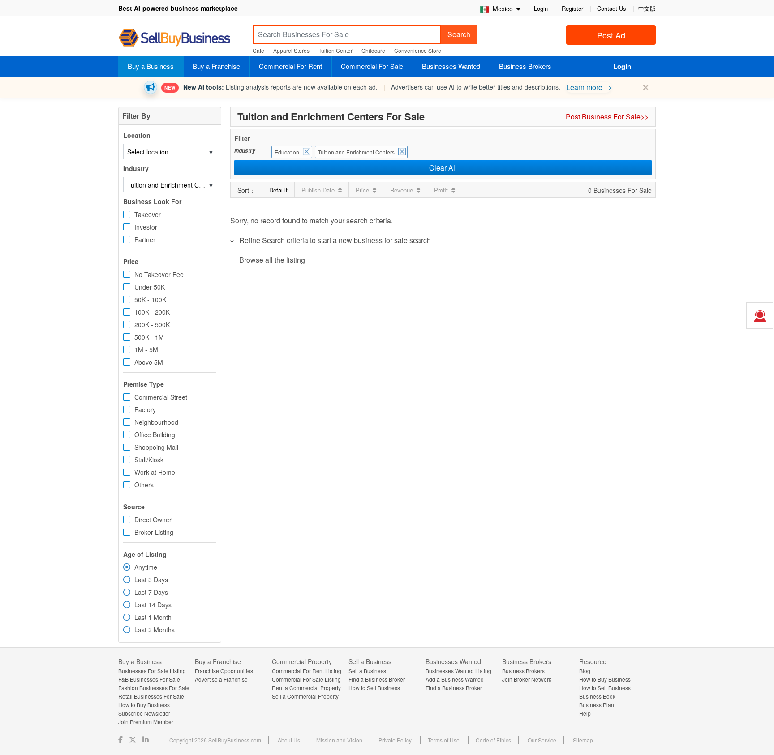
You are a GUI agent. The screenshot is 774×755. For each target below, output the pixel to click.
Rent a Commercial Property (306, 687)
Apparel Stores (291, 50)
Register (572, 8)
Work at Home (154, 472)
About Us (289, 740)
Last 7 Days (151, 592)
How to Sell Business (374, 687)
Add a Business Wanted (455, 679)
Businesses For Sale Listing (152, 670)
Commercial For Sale (372, 66)
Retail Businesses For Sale (151, 696)
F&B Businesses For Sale (149, 679)
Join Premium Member (145, 721)
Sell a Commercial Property (305, 696)
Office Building (154, 434)
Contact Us (611, 8)
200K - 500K (152, 324)
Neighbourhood (156, 422)
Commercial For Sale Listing (306, 679)
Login (541, 8)
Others (144, 484)
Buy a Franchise (216, 66)
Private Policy (395, 740)
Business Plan (596, 704)
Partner (144, 239)
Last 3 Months (154, 629)
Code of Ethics (493, 740)
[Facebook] (121, 739)
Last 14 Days (153, 604)
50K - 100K (150, 299)
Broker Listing (153, 532)
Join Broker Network (526, 679)
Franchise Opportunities (224, 670)
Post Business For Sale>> (607, 116)
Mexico (502, 8)
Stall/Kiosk (148, 459)
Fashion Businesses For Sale (153, 687)
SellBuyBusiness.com (181, 38)
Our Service (542, 740)
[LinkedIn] (146, 739)
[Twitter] (133, 739)
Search (458, 34)
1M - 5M (146, 349)
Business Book (597, 696)
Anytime (145, 567)
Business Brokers (525, 66)
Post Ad (611, 35)
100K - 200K (152, 311)
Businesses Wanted (451, 66)
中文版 (647, 8)
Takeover (147, 214)
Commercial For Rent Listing (306, 670)
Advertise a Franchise (221, 679)
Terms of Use (444, 740)
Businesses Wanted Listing (458, 670)
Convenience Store (417, 50)
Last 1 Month (153, 617)
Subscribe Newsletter (144, 713)
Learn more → (588, 87)
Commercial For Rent (290, 66)
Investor (145, 226)
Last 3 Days (151, 579)
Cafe (258, 50)
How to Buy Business (144, 704)
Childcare (373, 50)
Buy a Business (151, 66)
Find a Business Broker (376, 679)
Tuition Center (335, 50)
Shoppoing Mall (156, 447)
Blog (584, 670)
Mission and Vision (339, 740)
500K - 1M (149, 337)
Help (585, 713)
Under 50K (149, 286)
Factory (145, 409)
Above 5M (148, 362)
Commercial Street (160, 396)
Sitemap (583, 740)
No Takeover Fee (159, 274)
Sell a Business (367, 670)
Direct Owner (153, 519)
